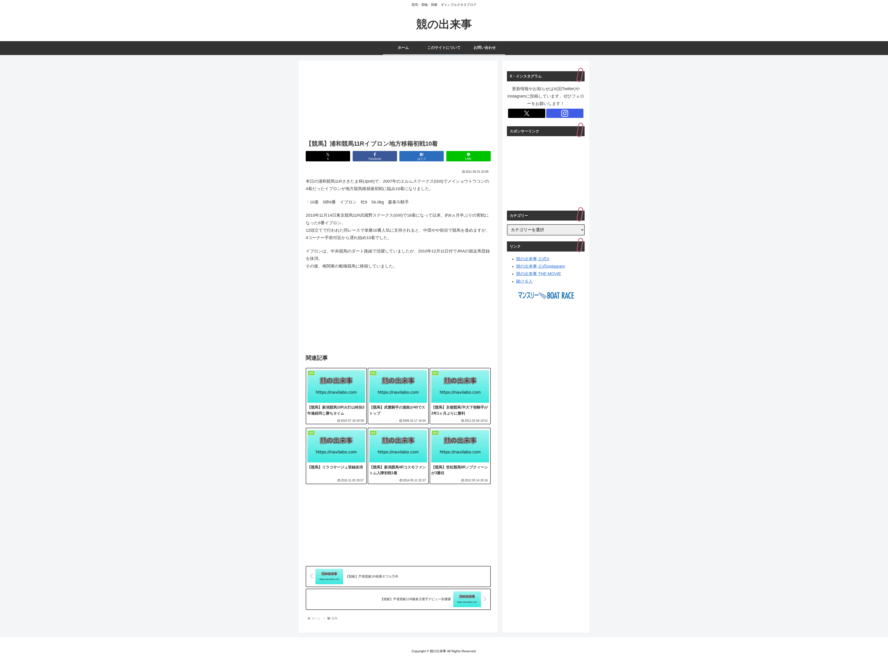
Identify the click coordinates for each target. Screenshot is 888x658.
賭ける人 (524, 281)
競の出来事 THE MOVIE (538, 273)
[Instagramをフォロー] (564, 113)
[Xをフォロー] (526, 113)
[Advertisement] (398, 101)
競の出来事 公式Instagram (540, 266)
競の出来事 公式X (532, 259)
